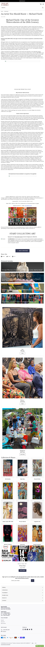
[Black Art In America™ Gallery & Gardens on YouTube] (27, 629)
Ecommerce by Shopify (5, 644)
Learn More (22, 454)
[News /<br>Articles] (22, 378)
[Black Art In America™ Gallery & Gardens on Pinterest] (31, 629)
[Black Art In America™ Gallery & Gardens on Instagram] (23, 629)
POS (32, 643)
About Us (3, 621)
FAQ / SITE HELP (4, 617)
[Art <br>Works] (22, 327)
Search (2, 620)
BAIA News (6, 11)
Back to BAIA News (23, 250)
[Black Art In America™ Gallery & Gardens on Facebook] (25, 629)
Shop (22, 353)
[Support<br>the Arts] (22, 428)
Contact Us (40, 645)
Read (22, 403)
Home (2, 11)
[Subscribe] (32, 580)
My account (3, 623)
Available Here (28, 205)
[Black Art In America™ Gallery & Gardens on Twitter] (29, 629)
